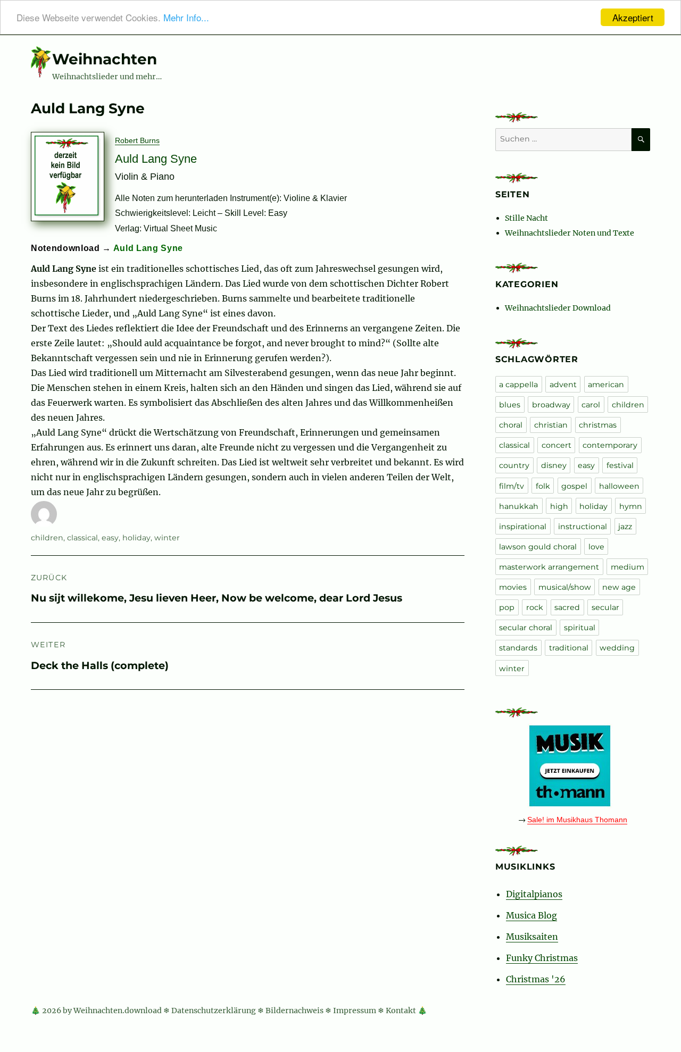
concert (556, 445)
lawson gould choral (538, 547)
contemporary (610, 445)
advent (563, 384)
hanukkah (518, 506)
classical (82, 537)
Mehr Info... (186, 17)
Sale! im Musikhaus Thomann (577, 819)
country (514, 465)
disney (554, 465)
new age (619, 587)
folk (543, 486)
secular (605, 607)
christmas (598, 425)
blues (509, 405)
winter (167, 537)
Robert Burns (137, 140)
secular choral (525, 627)
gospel (574, 486)
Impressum (354, 1010)
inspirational (522, 526)
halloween (619, 486)
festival (620, 465)
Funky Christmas (542, 958)
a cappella (518, 384)
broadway (551, 405)
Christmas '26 (536, 979)
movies (513, 587)
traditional (568, 648)
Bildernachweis (294, 1010)
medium (627, 567)
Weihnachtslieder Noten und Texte (569, 233)
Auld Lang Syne (148, 248)
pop (506, 607)
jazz (625, 526)
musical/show (564, 587)
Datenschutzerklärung (213, 1010)
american (606, 384)
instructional (582, 526)
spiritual (579, 627)
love (596, 547)
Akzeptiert (632, 17)
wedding (617, 648)
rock (534, 607)
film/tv (511, 486)
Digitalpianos (534, 894)
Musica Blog (531, 915)
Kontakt (401, 1010)
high (559, 506)
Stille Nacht (526, 218)
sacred (567, 607)
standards (518, 648)
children (47, 537)
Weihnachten (104, 59)
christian (551, 425)
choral (510, 425)
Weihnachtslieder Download (558, 308)
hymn (630, 506)
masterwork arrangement (549, 567)
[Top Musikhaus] (572, 765)
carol (591, 405)
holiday (136, 537)
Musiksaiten (532, 936)
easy (110, 537)
